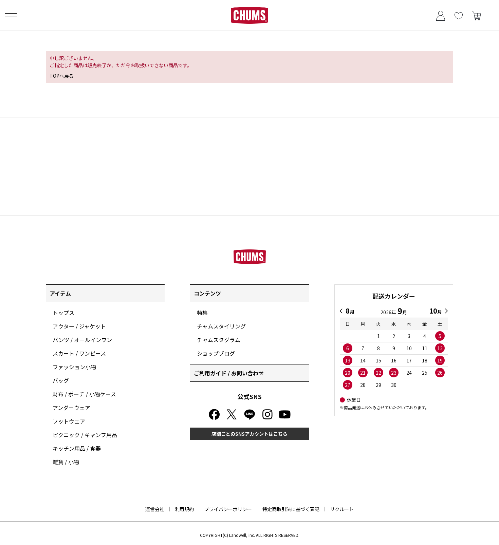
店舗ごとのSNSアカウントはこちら (249, 433)
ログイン (440, 15)
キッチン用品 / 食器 (77, 448)
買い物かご (476, 15)
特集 (202, 312)
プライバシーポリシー (228, 509)
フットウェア (69, 421)
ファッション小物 (74, 367)
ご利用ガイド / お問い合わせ (229, 373)
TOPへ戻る (62, 75)
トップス (63, 312)
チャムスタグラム (218, 340)
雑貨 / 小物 (66, 462)
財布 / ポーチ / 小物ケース (84, 394)
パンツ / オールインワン (82, 340)
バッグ (61, 380)
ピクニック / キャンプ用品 (85, 435)
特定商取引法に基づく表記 (290, 509)
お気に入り (458, 15)
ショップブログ (216, 353)
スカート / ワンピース (79, 353)
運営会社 (154, 509)
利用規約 (184, 509)
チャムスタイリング (221, 326)
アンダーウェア (71, 407)
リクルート (342, 509)
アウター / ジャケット (79, 326)
